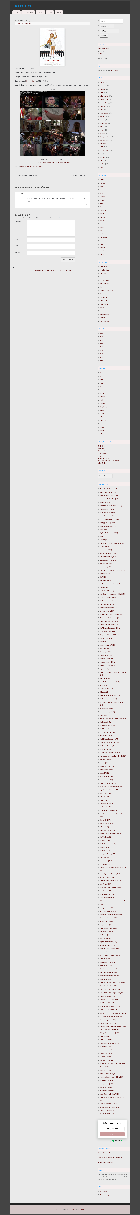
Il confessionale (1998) (107, 688)
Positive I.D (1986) (105, 807)
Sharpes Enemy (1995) (107, 509)
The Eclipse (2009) (105, 574)
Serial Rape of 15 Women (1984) (110, 874)
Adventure (103, 86)
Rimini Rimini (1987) (106, 1036)
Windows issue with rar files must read (110, 1158)
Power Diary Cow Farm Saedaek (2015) (112, 989)
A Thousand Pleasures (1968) (109, 631)
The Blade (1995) (105, 729)
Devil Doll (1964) (105, 536)
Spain (101, 383)
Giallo (101, 277)
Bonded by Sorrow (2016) (108, 996)
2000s (101, 337)
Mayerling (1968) (105, 502)
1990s (101, 340)
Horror (101, 126)
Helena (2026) (104, 692)
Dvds (101, 294)
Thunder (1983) (104, 847)
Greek (101, 203)
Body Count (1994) (105, 891)
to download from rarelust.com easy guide (56, 270)
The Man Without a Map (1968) (109, 948)
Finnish (102, 213)
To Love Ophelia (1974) (107, 877)
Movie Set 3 (101, 451)
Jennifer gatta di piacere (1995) (109, 1107)
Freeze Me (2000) (105, 749)
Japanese (103, 190)
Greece (102, 413)
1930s (101, 360)
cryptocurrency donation (105, 1162)
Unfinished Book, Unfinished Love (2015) (112, 901)
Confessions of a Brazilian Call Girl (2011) (113, 756)
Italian (101, 193)
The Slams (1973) (105, 641)
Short (101, 154)
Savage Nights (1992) (106, 1084)
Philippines (103, 417)
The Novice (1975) (105, 935)
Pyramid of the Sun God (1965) (109, 499)
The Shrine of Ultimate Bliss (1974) (111, 506)
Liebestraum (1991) (106, 735)
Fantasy (102, 120)
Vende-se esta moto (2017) (108, 1104)
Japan (101, 390)
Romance (103, 143)
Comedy (28, 23)
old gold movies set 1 (104, 458)
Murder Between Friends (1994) (109, 976)
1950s (101, 354)
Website (17, 252)
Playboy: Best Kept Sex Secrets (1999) (112, 982)
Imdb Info (30, 81)
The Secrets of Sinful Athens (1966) (111, 914)
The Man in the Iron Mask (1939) (110, 695)
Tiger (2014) (103, 529)
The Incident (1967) (106, 1046)
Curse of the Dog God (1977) (109, 621)
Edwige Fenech (104, 311)
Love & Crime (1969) (106, 708)
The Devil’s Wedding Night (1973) (110, 833)
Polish (101, 244)
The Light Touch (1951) (107, 658)
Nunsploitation (104, 314)
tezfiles (100, 53)
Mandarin (102, 220)
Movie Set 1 (101, 446)
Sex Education (104, 150)
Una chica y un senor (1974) (108, 969)
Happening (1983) (105, 580)
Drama (102, 116)
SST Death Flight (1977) (107, 864)
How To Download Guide (105, 1153)
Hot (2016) (103, 577)
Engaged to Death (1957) (107, 854)
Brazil (101, 400)
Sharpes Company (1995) (108, 597)
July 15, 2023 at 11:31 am (34, 194)
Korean (102, 254)
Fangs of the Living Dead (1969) (110, 742)
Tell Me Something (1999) (108, 553)
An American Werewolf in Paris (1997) (111, 1016)
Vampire (102, 317)
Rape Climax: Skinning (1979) (109, 790)
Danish (102, 207)
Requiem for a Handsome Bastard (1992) (112, 570)
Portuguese (103, 237)
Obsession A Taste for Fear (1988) (110, 618)
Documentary (104, 113)
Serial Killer (103, 300)
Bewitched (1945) (105, 857)
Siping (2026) (104, 904)
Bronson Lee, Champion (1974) (109, 519)
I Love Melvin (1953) (106, 1050)
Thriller (102, 157)
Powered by (106, 1141)
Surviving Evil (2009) (106, 780)
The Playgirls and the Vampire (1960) (111, 614)
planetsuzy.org (104, 1195)
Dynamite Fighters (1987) (108, 516)
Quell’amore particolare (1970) (109, 1091)
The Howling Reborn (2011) (108, 725)
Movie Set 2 (101, 448)
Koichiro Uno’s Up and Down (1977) (111, 880)
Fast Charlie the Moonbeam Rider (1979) (112, 594)
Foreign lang (103, 123)
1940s (101, 357)
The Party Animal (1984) (107, 766)
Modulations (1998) (106, 1087)
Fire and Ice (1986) (105, 979)
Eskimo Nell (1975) (106, 1040)
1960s (101, 350)
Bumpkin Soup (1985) (106, 925)
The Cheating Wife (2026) (108, 1003)
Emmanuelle (103, 297)
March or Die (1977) (106, 938)
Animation (103, 89)
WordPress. (80, 1209)
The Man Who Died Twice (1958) (110, 1006)
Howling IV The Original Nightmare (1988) (113, 1013)
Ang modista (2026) (106, 587)
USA (41, 166)
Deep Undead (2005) (106, 563)
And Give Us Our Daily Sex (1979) (110, 999)
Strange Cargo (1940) (106, 908)
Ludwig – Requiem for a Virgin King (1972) (113, 718)
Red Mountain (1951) (106, 931)
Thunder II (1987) (105, 850)
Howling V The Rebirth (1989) (109, 918)
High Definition (35, 166)
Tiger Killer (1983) (105, 1070)
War (101, 160)
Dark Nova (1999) (105, 759)
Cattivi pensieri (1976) (106, 959)
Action (102, 82)
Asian (101, 92)
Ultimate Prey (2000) (106, 769)
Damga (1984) (104, 952)
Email (17, 246)
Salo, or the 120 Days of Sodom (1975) (112, 543)
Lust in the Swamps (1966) (108, 911)
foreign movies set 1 (104, 453)
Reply (88, 205)
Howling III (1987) (105, 820)
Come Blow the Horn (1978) (108, 986)
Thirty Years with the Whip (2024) (110, 887)
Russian (102, 247)
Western (102, 164)
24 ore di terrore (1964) (107, 776)
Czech (102, 241)
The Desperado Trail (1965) (108, 699)
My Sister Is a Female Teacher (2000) (111, 786)
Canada (102, 410)
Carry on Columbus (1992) (108, 557)
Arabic (102, 227)
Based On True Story (106, 290)
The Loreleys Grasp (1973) (108, 526)
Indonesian (103, 210)
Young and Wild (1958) (107, 591)
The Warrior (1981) (105, 837)
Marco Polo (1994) (105, 793)
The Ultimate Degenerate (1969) (110, 628)
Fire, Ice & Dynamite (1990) (108, 972)
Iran (101, 424)
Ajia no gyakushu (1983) (107, 894)
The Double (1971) (105, 722)
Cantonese (103, 217)
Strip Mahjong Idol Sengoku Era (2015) (112, 993)
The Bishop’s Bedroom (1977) (109, 739)
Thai (101, 230)
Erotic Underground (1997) (108, 897)
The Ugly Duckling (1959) (108, 523)
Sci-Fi (101, 147)
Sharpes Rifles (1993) (106, 803)
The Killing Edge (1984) (107, 1080)
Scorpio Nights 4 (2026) (107, 1110)
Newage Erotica (104, 137)
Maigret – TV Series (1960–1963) (110, 635)
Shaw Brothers (104, 321)
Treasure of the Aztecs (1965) (109, 495)
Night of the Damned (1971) (108, 942)
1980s (22, 166)
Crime (101, 109)
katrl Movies (103, 1191)
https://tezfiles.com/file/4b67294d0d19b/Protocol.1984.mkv (52, 162)
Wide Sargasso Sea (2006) (108, 560)
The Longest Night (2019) (80, 175)
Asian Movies (102, 463)
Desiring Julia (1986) (106, 965)
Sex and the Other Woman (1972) (110, 1043)
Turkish (102, 251)
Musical (102, 307)
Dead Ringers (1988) (106, 655)
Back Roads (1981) (106, 1053)
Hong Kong (103, 407)
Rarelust (23, 6)
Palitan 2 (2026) (104, 797)
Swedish (102, 200)
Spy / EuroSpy (104, 270)
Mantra (73, 1209)
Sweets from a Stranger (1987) (109, 624)
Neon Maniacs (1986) (106, 823)
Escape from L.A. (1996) (107, 645)
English (26, 166)
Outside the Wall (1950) (107, 1114)
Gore (101, 287)
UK (101, 386)
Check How (37, 270)
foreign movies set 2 (104, 456)
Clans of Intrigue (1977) (107, 604)
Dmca (50, 12)
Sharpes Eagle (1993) (106, 715)
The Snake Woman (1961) (108, 746)
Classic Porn (104, 103)
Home (16, 12)
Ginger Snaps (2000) (106, 921)
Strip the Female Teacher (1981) (110, 682)
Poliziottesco (104, 273)
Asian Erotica (104, 96)
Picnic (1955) (104, 800)
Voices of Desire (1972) (107, 1057)
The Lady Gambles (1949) (108, 844)
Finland (102, 430)
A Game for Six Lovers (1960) (109, 810)
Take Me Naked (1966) (107, 611)
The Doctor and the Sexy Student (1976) (112, 1063)
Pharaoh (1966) (104, 540)
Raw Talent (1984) (105, 884)
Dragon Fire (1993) (105, 567)
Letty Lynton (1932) (106, 550)
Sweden (102, 396)
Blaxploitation (104, 304)
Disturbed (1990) (105, 648)
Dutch (101, 234)
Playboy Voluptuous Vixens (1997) (110, 584)
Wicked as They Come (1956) (109, 1010)
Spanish (102, 183)
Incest (101, 130)
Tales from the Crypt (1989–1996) (108, 460)
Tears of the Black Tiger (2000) (109, 1094)
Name (17, 239)
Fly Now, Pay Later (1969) (108, 1020)
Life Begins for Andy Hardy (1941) (27, 175)
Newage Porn (104, 140)
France (102, 379)
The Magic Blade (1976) (107, 512)
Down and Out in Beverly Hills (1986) (111, 1077)
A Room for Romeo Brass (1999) (110, 752)
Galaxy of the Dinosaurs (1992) (109, 1033)
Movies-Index (28, 12)
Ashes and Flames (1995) (108, 830)
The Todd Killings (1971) (107, 1060)
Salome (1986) (104, 827)
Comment (18, 223)
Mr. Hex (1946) (104, 1067)
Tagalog (102, 224)
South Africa (103, 420)
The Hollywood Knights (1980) (109, 607)
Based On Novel (105, 280)
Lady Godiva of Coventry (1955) (110, 955)
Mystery (102, 133)
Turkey (102, 427)
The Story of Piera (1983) (108, 962)
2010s (101, 333)
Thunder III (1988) (105, 840)
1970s (101, 347)
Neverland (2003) (105, 678)
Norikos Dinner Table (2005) (108, 1074)
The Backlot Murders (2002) (108, 665)
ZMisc (101, 167)
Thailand (102, 393)
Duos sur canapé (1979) (107, 662)
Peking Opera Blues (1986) (108, 928)
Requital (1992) (104, 773)
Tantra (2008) (104, 685)
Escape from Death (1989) (108, 1023)
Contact (40, 12)
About (59, 12)
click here (114, 70)
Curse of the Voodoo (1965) (108, 492)
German (102, 196)
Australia (102, 403)
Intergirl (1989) (104, 546)
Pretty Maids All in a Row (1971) (110, 732)
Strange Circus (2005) (106, 638)
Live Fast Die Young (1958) (108, 489)
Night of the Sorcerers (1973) (109, 533)
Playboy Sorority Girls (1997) (109, 783)
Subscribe (112, 1134)
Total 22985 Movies (104, 49)
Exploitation (103, 266)
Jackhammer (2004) (106, 861)
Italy (101, 376)
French (102, 186)
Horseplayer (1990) (105, 652)
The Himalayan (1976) (106, 601)
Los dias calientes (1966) (107, 945)
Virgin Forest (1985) (106, 669)
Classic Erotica (104, 99)
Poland (102, 434)
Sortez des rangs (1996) (107, 712)
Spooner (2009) (104, 763)
